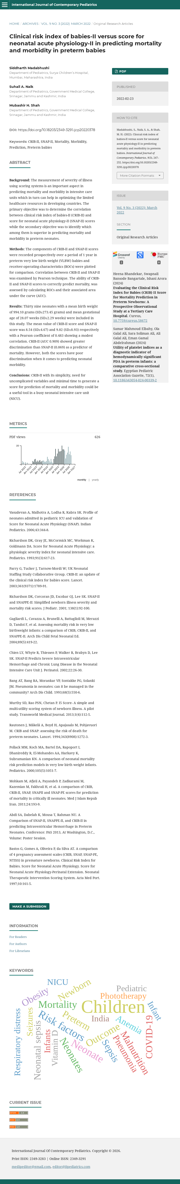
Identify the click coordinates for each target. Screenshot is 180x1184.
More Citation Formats (137, 175)
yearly (95, 479)
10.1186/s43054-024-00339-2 (135, 380)
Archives (30, 23)
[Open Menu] (4, 4)
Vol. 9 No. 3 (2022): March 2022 (65, 23)
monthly (81, 479)
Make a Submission (29, 906)
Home (14, 23)
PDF (122, 71)
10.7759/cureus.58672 (130, 320)
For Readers (18, 937)
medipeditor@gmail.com (31, 1166)
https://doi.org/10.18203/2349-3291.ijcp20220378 (56, 130)
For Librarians (19, 951)
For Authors (18, 944)
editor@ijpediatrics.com (71, 1166)
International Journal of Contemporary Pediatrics (54, 5)
